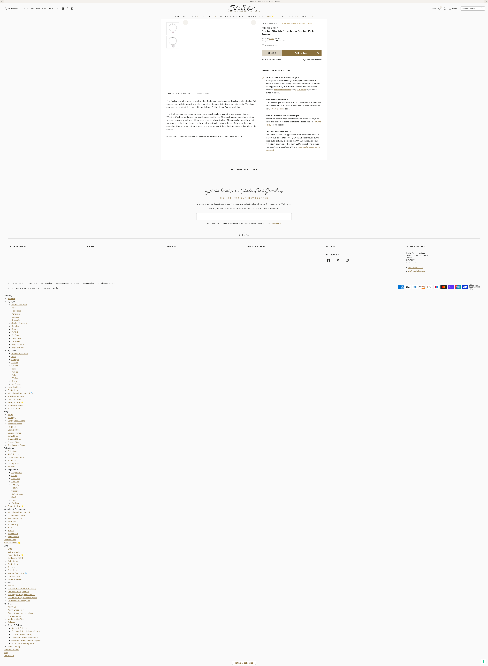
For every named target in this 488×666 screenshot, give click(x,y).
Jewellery (180, 16)
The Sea (15, 481)
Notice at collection (244, 663)
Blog (38, 8)
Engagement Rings (16, 420)
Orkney (14, 475)
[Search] (482, 8)
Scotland (15, 491)
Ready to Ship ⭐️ (16, 402)
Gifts (280, 16)
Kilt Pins (15, 335)
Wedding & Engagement (232, 16)
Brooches (15, 329)
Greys (14, 381)
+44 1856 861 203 (415, 268)
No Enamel (16, 384)
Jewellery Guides (11, 649)
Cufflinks (15, 332)
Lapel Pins (16, 338)
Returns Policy (88, 283)
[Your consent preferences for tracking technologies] (483, 661)
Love (13, 500)
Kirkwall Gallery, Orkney (18, 591)
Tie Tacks (15, 341)
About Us (307, 16)
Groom (11, 530)
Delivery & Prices (276, 108)
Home (264, 23)
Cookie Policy (46, 283)
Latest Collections (16, 457)
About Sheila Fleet (16, 610)
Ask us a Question (273, 60)
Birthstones (13, 561)
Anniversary (13, 536)
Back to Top (244, 235)
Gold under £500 (15, 405)
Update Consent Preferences (67, 283)
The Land (15, 478)
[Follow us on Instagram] (72, 8)
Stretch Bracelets (19, 323)
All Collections (14, 454)
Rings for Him (17, 344)
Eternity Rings (14, 429)
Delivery (11, 622)
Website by (49, 288)
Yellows (14, 362)
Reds (13, 356)
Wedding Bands (15, 423)
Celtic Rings (13, 436)
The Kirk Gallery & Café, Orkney (22, 588)
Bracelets (15, 320)
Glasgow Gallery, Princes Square (22, 597)
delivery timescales (282, 89)
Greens (14, 365)
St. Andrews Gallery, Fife (19, 600)
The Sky (15, 484)
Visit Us (292, 16)
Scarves (11, 567)
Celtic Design (17, 494)
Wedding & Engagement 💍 (20, 393)
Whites (14, 378)
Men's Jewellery (15, 579)
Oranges (15, 359)
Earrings (15, 317)
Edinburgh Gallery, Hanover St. (21, 594)
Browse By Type (19, 304)
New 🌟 (270, 16)
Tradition (15, 503)
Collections (208, 16)
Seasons (12, 466)
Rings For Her (17, 347)
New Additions (273, 23)
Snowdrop (12, 460)
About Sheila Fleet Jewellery (20, 613)
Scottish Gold (255, 16)
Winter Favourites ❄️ (17, 573)
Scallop (271, 38)
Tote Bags (12, 570)
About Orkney (14, 646)
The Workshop (14, 616)
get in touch (300, 89)
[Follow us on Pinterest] (67, 8)
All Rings (12, 417)
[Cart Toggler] (445, 8)
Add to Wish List (314, 60)
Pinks (13, 375)
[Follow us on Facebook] (62, 8)
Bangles (15, 326)
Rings (193, 16)
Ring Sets (12, 426)
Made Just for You (16, 619)
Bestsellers (13, 390)
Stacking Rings (14, 433)
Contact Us (53, 8)
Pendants (15, 314)
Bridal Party (13, 524)
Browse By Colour (19, 353)
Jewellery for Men (16, 396)
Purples (14, 372)
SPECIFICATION (202, 94)
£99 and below (14, 399)
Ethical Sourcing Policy (106, 283)
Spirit (13, 497)
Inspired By (16, 472)
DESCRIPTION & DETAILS (179, 94)
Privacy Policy (276, 223)
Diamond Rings (14, 439)
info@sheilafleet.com (416, 271)
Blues (13, 368)
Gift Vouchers (29, 8)
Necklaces (16, 310)
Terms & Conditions (15, 283)
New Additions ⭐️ (12, 542)
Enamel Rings (14, 442)
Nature (14, 487)
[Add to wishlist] (439, 8)
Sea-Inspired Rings (16, 445)
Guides (44, 8)
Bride (10, 527)
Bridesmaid (13, 533)
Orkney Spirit (13, 463)
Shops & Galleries (19, 628)
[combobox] (473, 8)
